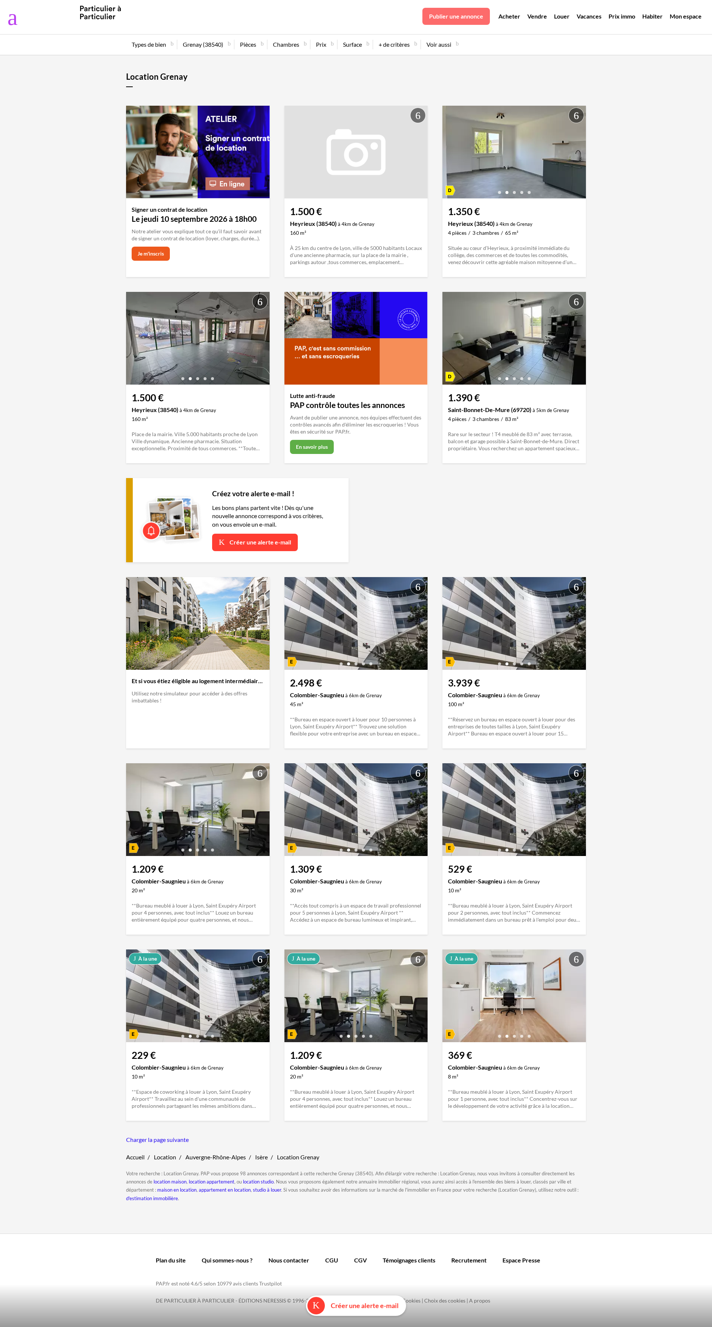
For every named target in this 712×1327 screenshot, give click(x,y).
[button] (499, 190)
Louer (562, 16)
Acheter (509, 16)
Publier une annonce (456, 16)
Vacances (589, 16)
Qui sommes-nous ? (227, 1260)
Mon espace (686, 16)
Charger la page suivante (157, 1139)
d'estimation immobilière (152, 1198)
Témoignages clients (409, 1260)
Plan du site (171, 1260)
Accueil (135, 1156)
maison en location (177, 1190)
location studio (258, 1182)
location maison (170, 1182)
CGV (360, 1260)
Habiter (652, 16)
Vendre (537, 16)
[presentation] (449, 153)
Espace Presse (521, 1260)
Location (165, 1156)
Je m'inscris (151, 253)
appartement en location (225, 1190)
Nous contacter (288, 1260)
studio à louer (267, 1190)
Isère (261, 1156)
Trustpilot (270, 1283)
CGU (331, 1260)
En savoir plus (312, 447)
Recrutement (469, 1260)
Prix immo (622, 16)
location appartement (211, 1182)
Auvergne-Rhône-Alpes (215, 1156)
